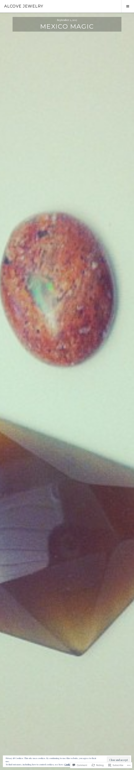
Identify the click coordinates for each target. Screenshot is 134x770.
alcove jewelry (23, 6)
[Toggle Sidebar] (127, 6)
